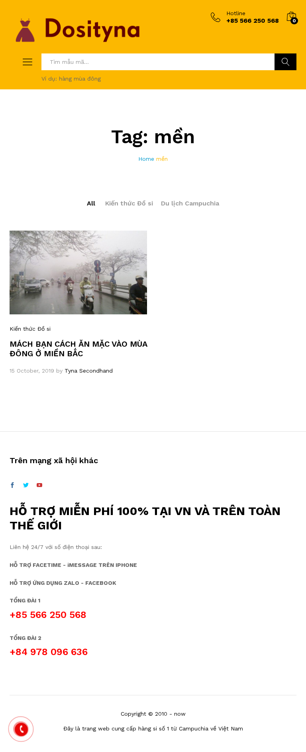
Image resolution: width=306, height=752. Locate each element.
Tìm (285, 61)
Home (146, 159)
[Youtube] (39, 485)
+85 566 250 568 (48, 614)
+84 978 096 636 (49, 651)
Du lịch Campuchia (190, 203)
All (91, 203)
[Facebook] (12, 485)
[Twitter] (26, 485)
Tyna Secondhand (89, 370)
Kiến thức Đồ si (129, 203)
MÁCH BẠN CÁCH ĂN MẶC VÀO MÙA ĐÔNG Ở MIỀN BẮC (78, 348)
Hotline (235, 13)
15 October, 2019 (32, 370)
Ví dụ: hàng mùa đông (71, 78)
